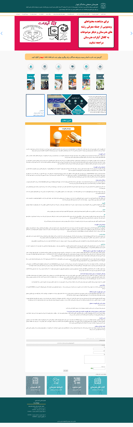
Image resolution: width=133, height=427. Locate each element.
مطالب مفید (48, 14)
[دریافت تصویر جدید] (91, 368)
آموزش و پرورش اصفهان (38, 103)
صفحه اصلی (103, 14)
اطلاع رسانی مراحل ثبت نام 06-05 (83, 14)
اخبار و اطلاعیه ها (71, 14)
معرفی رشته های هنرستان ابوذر (59, 14)
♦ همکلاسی (41, 99)
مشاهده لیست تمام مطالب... (100, 374)
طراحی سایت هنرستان (71, 421)
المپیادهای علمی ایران (38, 112)
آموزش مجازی (95, 14)
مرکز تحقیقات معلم (39, 105)
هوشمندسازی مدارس (61, 421)
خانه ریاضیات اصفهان (39, 107)
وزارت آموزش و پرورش (38, 101)
